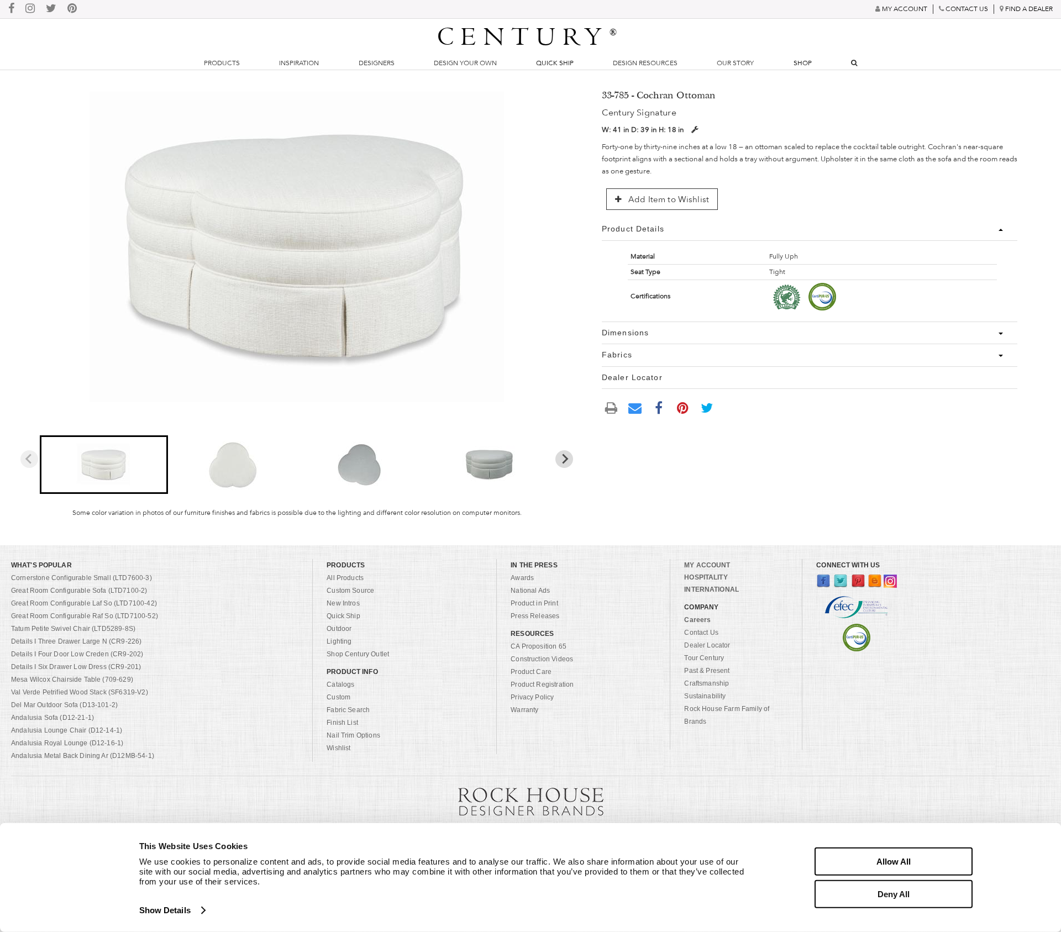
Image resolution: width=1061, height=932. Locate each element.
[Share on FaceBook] (658, 407)
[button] (104, 464)
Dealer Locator (707, 645)
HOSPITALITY (705, 577)
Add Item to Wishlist (667, 199)
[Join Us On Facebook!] (11, 9)
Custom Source (350, 590)
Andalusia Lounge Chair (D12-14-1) (66, 730)
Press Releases (535, 616)
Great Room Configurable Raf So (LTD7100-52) (84, 616)
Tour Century (704, 658)
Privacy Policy (532, 697)
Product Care (531, 672)
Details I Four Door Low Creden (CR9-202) (77, 654)
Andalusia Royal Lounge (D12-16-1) (67, 743)
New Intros (343, 603)
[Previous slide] (29, 459)
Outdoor (339, 629)
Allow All (893, 861)
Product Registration (542, 684)
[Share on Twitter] (706, 407)
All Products (345, 578)
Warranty (524, 710)
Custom (338, 697)
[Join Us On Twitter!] (51, 9)
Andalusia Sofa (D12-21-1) (52, 718)
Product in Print (534, 603)
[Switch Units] (694, 129)
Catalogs (340, 684)
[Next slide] (564, 459)
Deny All (894, 893)
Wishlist (338, 748)
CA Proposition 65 (538, 646)
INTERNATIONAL (711, 589)
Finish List (342, 722)
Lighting (339, 641)
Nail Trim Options (353, 735)
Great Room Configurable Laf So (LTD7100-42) (84, 603)
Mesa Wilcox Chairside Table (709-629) (72, 679)
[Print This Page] (611, 407)
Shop (803, 63)
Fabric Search (348, 710)
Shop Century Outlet (358, 654)
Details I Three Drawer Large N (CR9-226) (76, 641)
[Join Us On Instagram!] (30, 9)
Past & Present (706, 671)
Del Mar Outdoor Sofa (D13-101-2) (64, 705)
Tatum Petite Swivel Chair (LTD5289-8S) (73, 629)
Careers (697, 620)
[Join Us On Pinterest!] (72, 9)
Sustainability (705, 696)
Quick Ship (555, 63)
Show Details (165, 910)
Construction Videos (542, 659)
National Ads (530, 590)
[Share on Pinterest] (683, 407)
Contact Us (701, 632)
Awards (522, 578)
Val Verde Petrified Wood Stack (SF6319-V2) (79, 692)
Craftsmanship (706, 683)
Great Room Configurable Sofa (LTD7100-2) (79, 590)
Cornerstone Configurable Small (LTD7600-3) (81, 578)
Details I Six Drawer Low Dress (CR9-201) (76, 667)
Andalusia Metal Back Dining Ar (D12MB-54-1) (82, 756)
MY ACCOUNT (707, 565)
